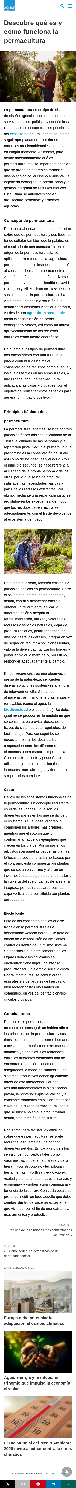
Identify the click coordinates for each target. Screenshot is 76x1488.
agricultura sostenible (46, 313)
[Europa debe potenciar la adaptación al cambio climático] (38, 1292)
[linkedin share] (53, 1484)
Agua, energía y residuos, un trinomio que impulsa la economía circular (37, 1383)
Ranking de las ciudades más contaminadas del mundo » (40, 1232)
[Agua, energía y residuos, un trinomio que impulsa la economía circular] (38, 1352)
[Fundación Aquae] (9, 5)
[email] (22, 1484)
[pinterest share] (38, 1484)
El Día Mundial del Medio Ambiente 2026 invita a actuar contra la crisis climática (38, 1449)
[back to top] (67, 1472)
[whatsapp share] (68, 1484)
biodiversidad (16, 710)
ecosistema (19, 134)
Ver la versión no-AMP (55, 1473)
